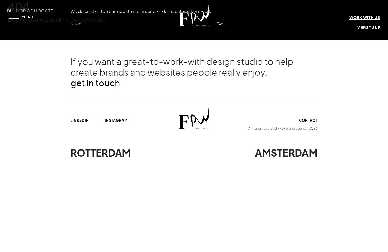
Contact (308, 120)
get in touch (95, 82)
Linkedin (79, 120)
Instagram (116, 120)
